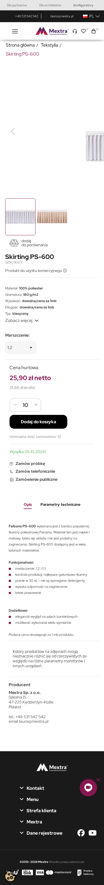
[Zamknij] (98, 780)
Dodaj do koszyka (38, 422)
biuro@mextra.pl (62, 16)
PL (90, 16)
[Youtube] (92, 833)
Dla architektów (50, 5)
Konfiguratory (83, 5)
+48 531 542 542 (26, 16)
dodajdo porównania (34, 242)
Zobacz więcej (22, 320)
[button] (88, 787)
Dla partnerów (17, 5)
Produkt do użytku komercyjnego (34, 270)
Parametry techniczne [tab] (60, 504)
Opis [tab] (28, 504)
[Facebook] (82, 833)
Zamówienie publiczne (36, 479)
